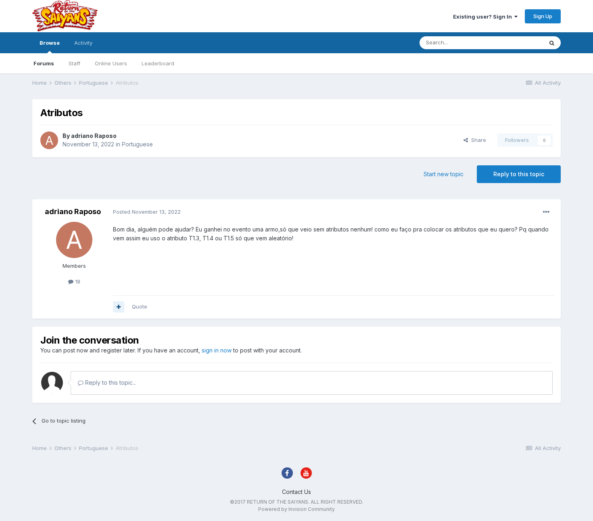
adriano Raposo (94, 135)
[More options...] (546, 212)
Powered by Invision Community (296, 509)
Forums (43, 63)
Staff (74, 63)
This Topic (519, 43)
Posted (147, 211)
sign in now (217, 350)
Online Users (111, 63)
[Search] (552, 42)
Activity (83, 43)
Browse (50, 43)
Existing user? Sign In (483, 16)
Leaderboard (158, 63)
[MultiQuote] (118, 307)
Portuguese (137, 144)
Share (477, 140)
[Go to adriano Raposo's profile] (49, 140)
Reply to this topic (518, 174)
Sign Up (542, 16)
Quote (139, 306)
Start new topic (444, 174)
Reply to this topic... (110, 382)
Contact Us (296, 491)
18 (76, 281)
